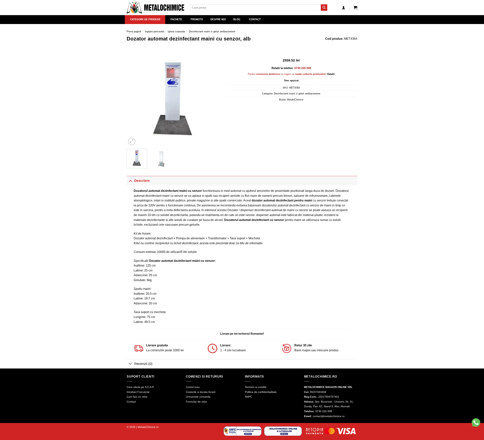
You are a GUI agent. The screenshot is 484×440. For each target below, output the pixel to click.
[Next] (212, 99)
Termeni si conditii (255, 387)
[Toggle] (130, 180)
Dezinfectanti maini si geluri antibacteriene (212, 31)
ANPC (248, 396)
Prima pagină (134, 31)
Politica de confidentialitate (261, 391)
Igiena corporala (176, 31)
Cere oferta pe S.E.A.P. (140, 387)
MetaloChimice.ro (148, 426)
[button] (355, 7)
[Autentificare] (343, 7)
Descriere (142, 181)
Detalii (331, 74)
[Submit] (324, 7)
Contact (131, 401)
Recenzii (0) (143, 364)
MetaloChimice (295, 99)
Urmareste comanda (198, 396)
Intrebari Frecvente (138, 391)
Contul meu (193, 387)
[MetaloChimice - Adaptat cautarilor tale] (155, 8)
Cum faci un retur (137, 396)
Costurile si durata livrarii (200, 391)
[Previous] (133, 99)
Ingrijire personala (154, 31)
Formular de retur (196, 401)
